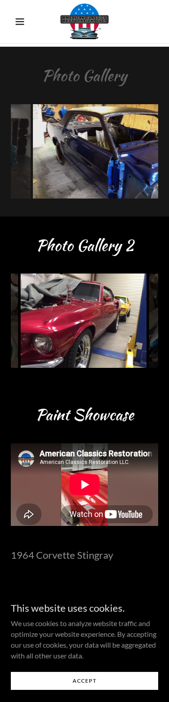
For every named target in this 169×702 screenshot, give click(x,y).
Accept (84, 680)
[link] (84, 22)
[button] (22, 22)
